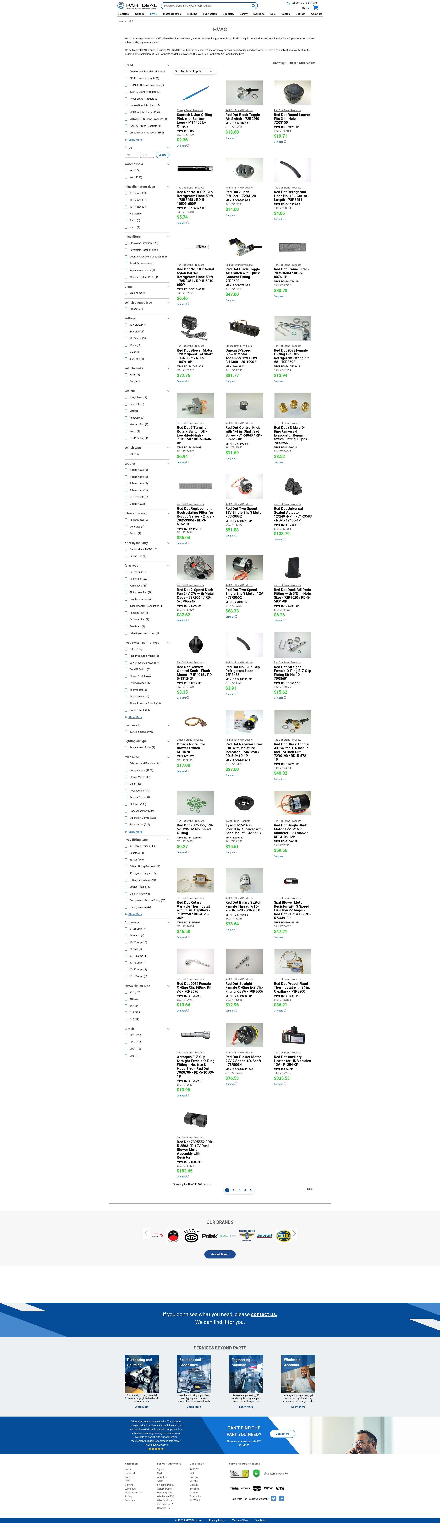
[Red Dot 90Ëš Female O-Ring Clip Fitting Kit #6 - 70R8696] (195, 961)
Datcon (194, 1492)
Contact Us (282, 1433)
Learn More (142, 1406)
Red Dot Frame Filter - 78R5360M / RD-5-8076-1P (292, 273)
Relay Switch (139, 696)
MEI (192, 1473)
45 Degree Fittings (143, 873)
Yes (135, 170)
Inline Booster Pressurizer (146, 605)
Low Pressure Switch (144, 662)
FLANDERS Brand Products (147, 85)
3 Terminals (139, 483)
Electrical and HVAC (144, 549)
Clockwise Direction (144, 243)
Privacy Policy (217, 1520)
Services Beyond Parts (220, 1348)
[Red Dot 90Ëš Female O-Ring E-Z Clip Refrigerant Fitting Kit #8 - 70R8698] (292, 328)
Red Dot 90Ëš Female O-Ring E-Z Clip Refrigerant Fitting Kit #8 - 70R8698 (291, 356)
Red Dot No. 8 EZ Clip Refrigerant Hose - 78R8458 (243, 671)
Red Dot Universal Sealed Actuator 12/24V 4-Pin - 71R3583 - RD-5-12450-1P (293, 514)
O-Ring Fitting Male (143, 880)
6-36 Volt (137, 358)
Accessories (140, 790)
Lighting (192, 13)
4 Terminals (139, 476)
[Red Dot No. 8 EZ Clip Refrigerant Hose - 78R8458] (244, 644)
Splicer (137, 859)
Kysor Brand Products (144, 98)
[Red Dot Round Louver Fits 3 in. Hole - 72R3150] (292, 92)
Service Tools (140, 797)
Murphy (194, 1481)
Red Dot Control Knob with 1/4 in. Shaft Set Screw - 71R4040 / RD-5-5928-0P (244, 433)
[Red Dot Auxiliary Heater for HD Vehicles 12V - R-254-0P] (292, 1034)
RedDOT (194, 1469)
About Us (316, 13)
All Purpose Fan (141, 592)
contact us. (264, 1314)
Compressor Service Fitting (148, 900)
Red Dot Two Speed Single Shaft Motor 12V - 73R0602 (244, 594)
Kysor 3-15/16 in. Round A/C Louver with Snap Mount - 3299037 (244, 829)
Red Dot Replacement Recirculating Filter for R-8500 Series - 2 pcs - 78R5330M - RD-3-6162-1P (195, 516)
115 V (135, 345)
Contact (300, 13)
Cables (285, 13)
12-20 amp (138, 942)
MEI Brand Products (145, 112)
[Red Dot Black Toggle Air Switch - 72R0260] (244, 92)
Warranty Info (165, 1492)
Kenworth (137, 417)
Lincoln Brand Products (145, 105)
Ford (135, 374)
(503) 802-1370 (308, 2)
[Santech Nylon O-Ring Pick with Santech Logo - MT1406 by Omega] (195, 92)
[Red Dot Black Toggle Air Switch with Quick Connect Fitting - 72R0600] (244, 247)
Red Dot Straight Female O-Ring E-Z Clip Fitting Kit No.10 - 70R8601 (292, 673)
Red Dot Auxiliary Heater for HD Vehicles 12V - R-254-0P (292, 1061)
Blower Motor (140, 777)
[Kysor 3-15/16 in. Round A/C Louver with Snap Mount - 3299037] (244, 803)
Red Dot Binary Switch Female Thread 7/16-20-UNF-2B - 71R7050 (243, 906)
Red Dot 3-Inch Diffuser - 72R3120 (241, 194)
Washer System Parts (144, 277)
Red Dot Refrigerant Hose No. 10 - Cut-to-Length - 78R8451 (291, 196)
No (136, 177)
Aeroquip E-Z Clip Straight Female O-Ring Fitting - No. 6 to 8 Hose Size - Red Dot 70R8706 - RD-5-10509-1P (195, 1066)
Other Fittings (140, 893)
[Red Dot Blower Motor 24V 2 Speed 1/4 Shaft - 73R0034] (244, 1034)
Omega (194, 1477)
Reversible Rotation (144, 249)
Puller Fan (138, 572)
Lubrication (210, 13)
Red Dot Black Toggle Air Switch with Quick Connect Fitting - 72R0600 (243, 275)
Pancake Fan (139, 612)
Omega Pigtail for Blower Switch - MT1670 (191, 748)
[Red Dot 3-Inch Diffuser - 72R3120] (244, 170)
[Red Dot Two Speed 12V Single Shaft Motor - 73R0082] (244, 486)
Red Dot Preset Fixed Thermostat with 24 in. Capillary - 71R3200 (292, 987)
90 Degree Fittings (143, 846)
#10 (135, 992)
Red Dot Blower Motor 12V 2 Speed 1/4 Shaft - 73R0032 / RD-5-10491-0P (195, 356)
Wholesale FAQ (165, 1496)
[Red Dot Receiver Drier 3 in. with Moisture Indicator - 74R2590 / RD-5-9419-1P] (244, 722)
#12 (135, 1012)
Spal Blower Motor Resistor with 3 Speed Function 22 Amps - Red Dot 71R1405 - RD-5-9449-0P (292, 910)
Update (162, 155)
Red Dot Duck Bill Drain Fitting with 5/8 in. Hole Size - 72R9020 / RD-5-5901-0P (292, 595)
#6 (134, 1005)
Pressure (137, 308)
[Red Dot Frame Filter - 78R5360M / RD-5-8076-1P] (292, 247)
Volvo (135, 431)
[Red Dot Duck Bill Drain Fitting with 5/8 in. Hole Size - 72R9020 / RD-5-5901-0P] (292, 567)
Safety (244, 13)
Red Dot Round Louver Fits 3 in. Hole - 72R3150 (292, 119)
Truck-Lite (195, 1496)
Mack (134, 410)
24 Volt (137, 331)
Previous (146, 1233)
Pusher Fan (138, 578)
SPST (135, 1048)
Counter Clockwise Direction (148, 256)
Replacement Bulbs (142, 747)
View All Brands (220, 1254)
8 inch (135, 220)
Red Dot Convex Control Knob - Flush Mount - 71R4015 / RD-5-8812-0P (195, 673)
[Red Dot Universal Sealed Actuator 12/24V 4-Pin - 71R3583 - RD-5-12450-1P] (292, 486)
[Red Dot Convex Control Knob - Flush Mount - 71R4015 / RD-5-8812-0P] (195, 644)
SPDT (135, 1035)
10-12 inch (138, 193)
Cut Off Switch (140, 669)
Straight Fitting (140, 886)
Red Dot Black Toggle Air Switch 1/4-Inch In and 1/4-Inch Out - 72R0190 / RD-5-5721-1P (291, 752)
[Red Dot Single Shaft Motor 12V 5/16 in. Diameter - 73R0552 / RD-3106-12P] (292, 803)
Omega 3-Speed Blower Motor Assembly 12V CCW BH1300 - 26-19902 (241, 356)
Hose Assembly (142, 810)
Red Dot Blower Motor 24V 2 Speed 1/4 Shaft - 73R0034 (243, 1061)
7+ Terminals (139, 497)
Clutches (138, 804)
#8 (134, 998)
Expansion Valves (143, 817)
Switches (259, 13)
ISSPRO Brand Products (145, 91)
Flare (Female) (140, 907)
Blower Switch (140, 676)
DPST (135, 1055)
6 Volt (135, 351)
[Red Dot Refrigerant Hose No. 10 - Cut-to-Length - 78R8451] (292, 170)
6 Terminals (138, 503)
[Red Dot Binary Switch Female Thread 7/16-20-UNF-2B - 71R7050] (244, 880)
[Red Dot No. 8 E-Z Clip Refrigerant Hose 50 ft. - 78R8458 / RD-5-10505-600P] (195, 170)
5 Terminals (139, 469)
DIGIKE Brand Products (144, 78)
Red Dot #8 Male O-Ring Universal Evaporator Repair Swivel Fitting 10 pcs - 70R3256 (292, 435)
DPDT (135, 1042)
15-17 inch (138, 200)
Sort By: (180, 71)
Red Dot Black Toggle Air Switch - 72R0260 (243, 117)
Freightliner (138, 397)
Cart (159, 1473)
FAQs (160, 1481)
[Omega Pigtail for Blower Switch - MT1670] (195, 722)
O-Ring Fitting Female (145, 866)
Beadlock (138, 852)
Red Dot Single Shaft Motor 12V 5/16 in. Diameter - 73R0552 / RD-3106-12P (291, 831)
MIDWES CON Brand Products (148, 119)
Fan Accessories (141, 599)
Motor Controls (172, 13)
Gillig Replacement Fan (144, 633)
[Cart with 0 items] (315, 7)
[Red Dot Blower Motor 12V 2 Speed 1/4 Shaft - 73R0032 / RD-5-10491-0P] (195, 328)
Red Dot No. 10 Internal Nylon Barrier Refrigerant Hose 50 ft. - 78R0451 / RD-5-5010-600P (196, 277)
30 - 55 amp (139, 955)
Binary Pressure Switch (145, 703)
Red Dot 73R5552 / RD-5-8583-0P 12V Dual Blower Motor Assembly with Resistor (195, 1149)
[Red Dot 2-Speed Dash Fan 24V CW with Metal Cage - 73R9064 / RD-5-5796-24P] (195, 567)
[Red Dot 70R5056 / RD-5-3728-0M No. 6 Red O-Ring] (195, 803)
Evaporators (140, 824)
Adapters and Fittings (146, 763)
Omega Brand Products (147, 132)
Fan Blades (138, 585)
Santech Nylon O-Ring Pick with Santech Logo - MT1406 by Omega (194, 120)
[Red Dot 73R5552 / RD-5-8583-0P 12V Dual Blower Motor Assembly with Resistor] (195, 1119)
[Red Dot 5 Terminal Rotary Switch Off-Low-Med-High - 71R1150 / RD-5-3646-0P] (195, 405)
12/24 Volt (138, 338)
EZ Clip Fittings (141, 731)
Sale (273, 13)
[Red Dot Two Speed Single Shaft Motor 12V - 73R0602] (244, 567)
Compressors (141, 770)
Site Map (260, 1520)
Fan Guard (137, 626)
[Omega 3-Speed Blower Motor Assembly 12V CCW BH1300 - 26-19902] (244, 328)
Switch (135, 533)
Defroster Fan (139, 619)
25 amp (136, 949)
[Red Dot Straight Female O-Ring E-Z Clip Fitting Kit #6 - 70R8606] (244, 961)
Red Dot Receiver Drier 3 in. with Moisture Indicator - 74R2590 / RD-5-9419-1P (244, 750)
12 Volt (138, 324)
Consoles (137, 526)
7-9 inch (136, 213)
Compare (181, 145)
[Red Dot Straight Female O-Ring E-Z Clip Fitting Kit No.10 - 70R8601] (292, 644)
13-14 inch (138, 206)
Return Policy (164, 1488)
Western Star (139, 424)
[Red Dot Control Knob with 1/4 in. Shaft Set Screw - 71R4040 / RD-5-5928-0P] (244, 405)
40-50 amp (138, 969)
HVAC (153, 13)
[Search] (253, 5)
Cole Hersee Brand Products (148, 71)
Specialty (228, 13)
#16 (134, 1019)
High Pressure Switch (144, 655)
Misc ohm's (138, 292)
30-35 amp (138, 962)
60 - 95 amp (138, 976)
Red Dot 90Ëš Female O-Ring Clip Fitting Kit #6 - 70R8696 (194, 987)
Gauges (139, 13)
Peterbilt (137, 404)
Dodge (135, 381)
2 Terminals (139, 490)
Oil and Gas (138, 556)
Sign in (306, 8)
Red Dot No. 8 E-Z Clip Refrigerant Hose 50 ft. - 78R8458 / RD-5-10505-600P (195, 198)
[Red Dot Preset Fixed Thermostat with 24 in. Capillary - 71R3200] (292, 961)
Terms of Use (240, 1520)
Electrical (123, 13)
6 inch (135, 227)
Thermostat (139, 689)
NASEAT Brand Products (145, 125)
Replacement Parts (142, 270)
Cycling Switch (140, 683)
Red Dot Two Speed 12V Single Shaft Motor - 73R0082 (244, 512)
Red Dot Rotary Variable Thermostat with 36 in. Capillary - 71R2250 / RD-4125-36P (193, 910)
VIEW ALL (195, 1500)
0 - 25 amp (138, 928)
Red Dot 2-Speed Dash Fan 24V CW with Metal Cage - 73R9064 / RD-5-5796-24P (195, 595)
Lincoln (194, 1484)
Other (135, 454)
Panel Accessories (142, 263)
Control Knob (140, 710)
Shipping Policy (165, 1484)
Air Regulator (139, 519)
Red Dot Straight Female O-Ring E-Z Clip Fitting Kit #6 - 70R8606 (244, 987)
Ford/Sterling (139, 438)
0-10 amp (137, 935)
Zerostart (195, 1488)
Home (128, 1469)
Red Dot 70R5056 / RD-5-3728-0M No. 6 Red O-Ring (195, 829)
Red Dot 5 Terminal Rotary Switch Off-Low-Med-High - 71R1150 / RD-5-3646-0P (194, 435)
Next (309, 1188)
